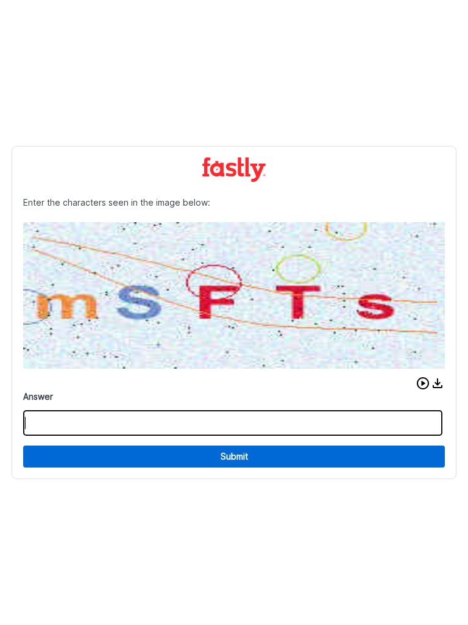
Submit (234, 456)
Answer (38, 396)
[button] (423, 383)
